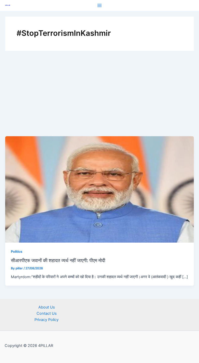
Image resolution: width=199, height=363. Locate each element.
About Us (46, 307)
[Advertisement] (99, 97)
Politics (16, 252)
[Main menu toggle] (99, 5)
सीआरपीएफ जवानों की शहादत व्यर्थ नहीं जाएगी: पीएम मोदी (58, 260)
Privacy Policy (46, 319)
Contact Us (47, 313)
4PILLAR (7, 5)
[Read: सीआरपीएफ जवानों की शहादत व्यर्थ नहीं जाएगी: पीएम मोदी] (99, 189)
